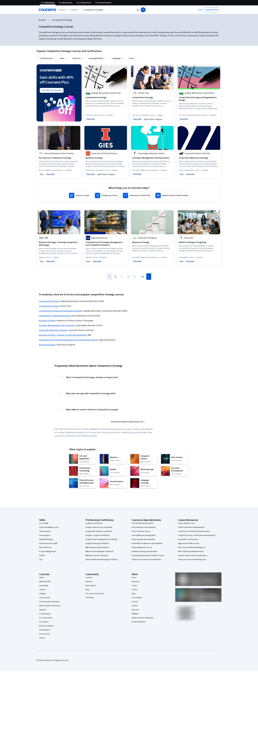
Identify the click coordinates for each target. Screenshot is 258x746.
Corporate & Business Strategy (53, 330)
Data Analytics (45, 535)
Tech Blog (89, 597)
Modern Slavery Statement (142, 617)
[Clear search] (137, 9)
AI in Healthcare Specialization (144, 535)
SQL (40, 559)
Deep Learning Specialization (143, 539)
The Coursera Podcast (94, 593)
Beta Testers (90, 585)
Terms (134, 585)
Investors (135, 581)
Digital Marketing (46, 539)
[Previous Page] (109, 276)
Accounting (43, 523)
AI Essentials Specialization (142, 523)
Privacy (135, 589)
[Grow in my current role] (137, 195)
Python (42, 555)
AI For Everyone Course (141, 531)
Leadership (43, 585)
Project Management (47, 551)
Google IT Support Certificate (97, 535)
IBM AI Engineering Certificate (97, 547)
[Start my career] (80, 195)
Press (134, 577)
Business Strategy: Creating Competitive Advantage (63, 335)
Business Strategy (47, 320)
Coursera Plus (44, 597)
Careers (42, 589)
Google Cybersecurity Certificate (98, 527)
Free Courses (44, 634)
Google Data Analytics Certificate (98, 531)
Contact (135, 601)
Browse (42, 20)
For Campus (44, 621)
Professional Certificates (49, 601)
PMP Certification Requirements (191, 551)
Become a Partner (46, 626)
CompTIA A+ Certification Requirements (194, 531)
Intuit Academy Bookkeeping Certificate (101, 559)
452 (142, 276)
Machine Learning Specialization (144, 551)
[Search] (143, 9)
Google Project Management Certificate (101, 539)
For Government (45, 617)
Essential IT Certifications (188, 539)
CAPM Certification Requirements (191, 527)
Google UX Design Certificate (97, 543)
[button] (74, 9)
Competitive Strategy (49, 301)
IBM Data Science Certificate (96, 555)
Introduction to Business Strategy (54, 315)
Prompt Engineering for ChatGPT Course (148, 555)
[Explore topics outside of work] (172, 195)
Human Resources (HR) (48, 543)
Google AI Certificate (93, 523)
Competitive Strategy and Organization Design (60, 310)
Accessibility (137, 597)
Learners (89, 577)
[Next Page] (148, 276)
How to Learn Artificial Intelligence (191, 547)
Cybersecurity (45, 531)
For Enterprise (45, 613)
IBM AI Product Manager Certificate (99, 551)
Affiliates (135, 613)
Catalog (42, 593)
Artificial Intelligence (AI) (49, 527)
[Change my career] (107, 195)
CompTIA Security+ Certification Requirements (196, 535)
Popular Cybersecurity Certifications (192, 555)
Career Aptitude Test (186, 523)
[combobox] (108, 10)
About (41, 577)
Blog (87, 589)
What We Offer (45, 581)
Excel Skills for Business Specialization (147, 543)
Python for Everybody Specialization (146, 559)
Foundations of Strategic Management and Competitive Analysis (68, 339)
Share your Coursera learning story (192, 559)
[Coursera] (47, 10)
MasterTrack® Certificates (49, 605)
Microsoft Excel (45, 547)
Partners (88, 581)
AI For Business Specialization (144, 527)
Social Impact (44, 630)
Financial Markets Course (142, 547)
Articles (135, 605)
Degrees (42, 609)
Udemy (42, 638)
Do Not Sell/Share (139, 621)
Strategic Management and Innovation (57, 325)
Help (133, 593)
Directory (135, 609)
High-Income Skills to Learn (188, 543)
